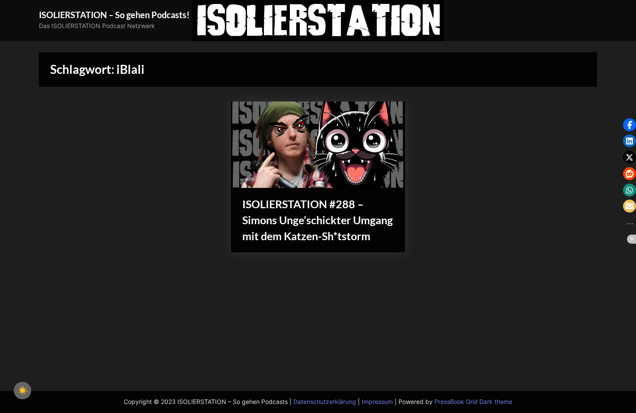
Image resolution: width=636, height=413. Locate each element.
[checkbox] (22, 390)
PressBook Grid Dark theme (473, 401)
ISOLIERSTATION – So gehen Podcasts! (114, 15)
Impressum (377, 401)
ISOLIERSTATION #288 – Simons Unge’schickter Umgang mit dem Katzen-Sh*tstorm (317, 220)
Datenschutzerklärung (324, 401)
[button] (629, 124)
